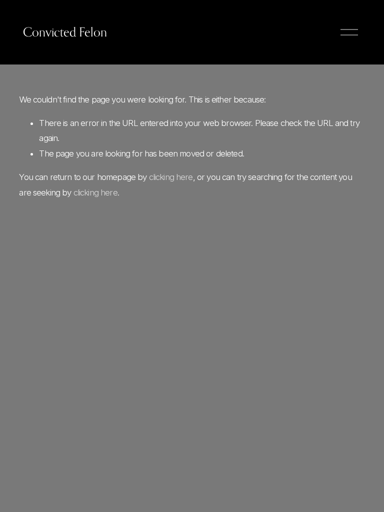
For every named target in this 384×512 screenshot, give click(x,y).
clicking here (171, 177)
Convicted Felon (65, 32)
